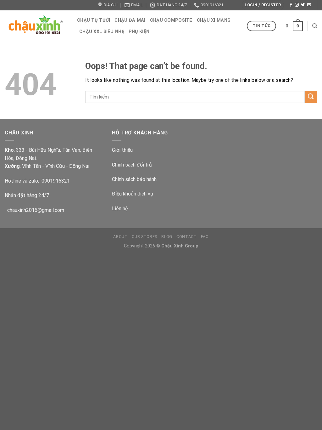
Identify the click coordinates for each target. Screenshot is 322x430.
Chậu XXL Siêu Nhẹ (101, 31)
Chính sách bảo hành (134, 179)
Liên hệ (120, 209)
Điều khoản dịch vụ (132, 194)
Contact (186, 237)
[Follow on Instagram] (297, 5)
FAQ (205, 237)
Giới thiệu (122, 150)
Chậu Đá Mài (129, 20)
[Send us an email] (309, 5)
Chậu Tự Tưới (93, 20)
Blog (166, 237)
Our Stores (144, 237)
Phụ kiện (139, 31)
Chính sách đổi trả (132, 165)
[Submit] (311, 97)
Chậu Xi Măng (213, 20)
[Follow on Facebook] (291, 5)
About (120, 237)
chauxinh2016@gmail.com (34, 210)
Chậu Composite (171, 20)
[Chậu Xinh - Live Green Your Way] (36, 26)
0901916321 (56, 181)
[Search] (314, 26)
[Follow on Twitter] (303, 5)
